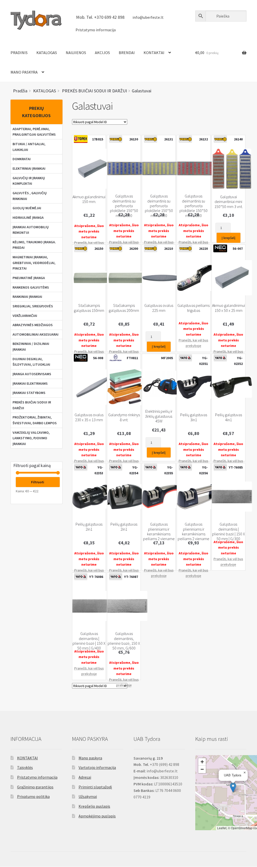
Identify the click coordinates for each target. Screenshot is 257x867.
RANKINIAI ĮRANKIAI (27, 296)
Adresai (85, 777)
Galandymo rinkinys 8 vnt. (124, 417)
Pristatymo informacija (96, 30)
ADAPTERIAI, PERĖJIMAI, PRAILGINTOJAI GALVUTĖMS (34, 132)
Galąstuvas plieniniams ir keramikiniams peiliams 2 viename (159, 531)
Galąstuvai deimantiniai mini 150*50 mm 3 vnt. (228, 201)
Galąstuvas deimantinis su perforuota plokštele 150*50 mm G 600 (124, 206)
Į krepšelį (228, 238)
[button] (233, 787)
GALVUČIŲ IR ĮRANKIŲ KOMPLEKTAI (29, 181)
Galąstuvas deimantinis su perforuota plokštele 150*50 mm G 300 (193, 206)
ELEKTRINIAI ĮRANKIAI (29, 168)
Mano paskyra (90, 757)
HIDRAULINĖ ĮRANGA (28, 217)
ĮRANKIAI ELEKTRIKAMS (30, 383)
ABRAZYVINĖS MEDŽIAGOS (33, 325)
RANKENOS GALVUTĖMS (31, 287)
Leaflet (221, 828)
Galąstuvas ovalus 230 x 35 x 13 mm (89, 417)
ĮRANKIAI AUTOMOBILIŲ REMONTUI (31, 230)
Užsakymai (88, 796)
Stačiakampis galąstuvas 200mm (124, 308)
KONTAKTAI (154, 52)
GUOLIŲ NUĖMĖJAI (27, 208)
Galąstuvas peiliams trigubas (193, 308)
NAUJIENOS (76, 52)
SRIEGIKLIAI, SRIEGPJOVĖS (33, 306)
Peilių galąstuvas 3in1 (193, 417)
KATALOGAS (46, 52)
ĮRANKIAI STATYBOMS (29, 392)
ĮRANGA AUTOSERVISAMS (32, 374)
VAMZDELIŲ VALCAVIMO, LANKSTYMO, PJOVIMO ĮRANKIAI (31, 438)
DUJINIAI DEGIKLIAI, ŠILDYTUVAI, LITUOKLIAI (31, 362)
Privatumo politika (33, 796)
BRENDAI (127, 52)
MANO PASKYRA (24, 72)
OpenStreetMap (241, 828)
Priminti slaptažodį (95, 786)
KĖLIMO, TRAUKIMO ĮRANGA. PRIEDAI (34, 245)
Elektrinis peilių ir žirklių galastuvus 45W (158, 416)
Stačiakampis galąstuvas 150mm (89, 308)
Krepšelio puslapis (94, 806)
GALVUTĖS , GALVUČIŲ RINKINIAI (30, 196)
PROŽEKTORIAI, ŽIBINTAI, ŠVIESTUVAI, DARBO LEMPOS (35, 420)
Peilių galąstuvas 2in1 (89, 526)
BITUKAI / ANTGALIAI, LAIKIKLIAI (29, 147)
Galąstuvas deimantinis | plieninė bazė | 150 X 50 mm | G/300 (228, 531)
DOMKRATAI (22, 159)
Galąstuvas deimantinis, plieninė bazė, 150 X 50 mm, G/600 (124, 641)
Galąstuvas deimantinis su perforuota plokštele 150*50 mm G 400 (159, 206)
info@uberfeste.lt (148, 17)
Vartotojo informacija (97, 767)
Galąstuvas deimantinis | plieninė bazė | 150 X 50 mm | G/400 (89, 641)
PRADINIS (19, 52)
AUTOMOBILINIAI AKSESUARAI (35, 334)
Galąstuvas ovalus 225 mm (158, 308)
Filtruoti (37, 482)
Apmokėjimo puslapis (97, 815)
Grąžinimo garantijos (35, 786)
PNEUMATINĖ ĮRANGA (29, 278)
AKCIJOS (102, 52)
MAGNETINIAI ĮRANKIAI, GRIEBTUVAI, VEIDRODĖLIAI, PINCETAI (34, 263)
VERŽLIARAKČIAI (25, 315)
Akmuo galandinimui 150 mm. (89, 199)
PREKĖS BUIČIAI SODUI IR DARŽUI (32, 405)
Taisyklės (25, 767)
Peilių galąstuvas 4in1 (228, 417)
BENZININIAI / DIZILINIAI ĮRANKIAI (31, 346)
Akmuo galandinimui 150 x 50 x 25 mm (228, 308)
